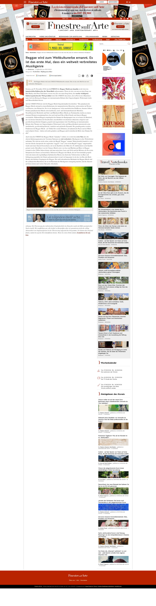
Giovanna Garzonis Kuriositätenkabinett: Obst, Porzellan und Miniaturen (112, 256)
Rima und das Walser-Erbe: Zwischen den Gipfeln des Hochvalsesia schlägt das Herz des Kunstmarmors (113, 287)
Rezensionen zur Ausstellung (70, 36)
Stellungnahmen (92, 36)
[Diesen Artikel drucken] (83, 76)
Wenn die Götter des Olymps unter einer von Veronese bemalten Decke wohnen (112, 227)
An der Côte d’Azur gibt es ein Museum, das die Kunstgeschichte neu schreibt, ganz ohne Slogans (113, 194)
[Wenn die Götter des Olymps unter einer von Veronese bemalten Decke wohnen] (113, 221)
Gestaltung (115, 36)
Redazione (31, 69)
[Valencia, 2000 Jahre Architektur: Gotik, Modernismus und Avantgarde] (113, 297)
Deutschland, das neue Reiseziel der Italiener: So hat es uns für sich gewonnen (113, 485)
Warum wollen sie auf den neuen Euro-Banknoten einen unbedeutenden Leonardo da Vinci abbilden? (113, 401)
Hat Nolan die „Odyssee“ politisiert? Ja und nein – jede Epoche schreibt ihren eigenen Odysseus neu (112, 553)
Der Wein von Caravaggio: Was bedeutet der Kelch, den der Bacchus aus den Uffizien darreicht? (112, 178)
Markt (108, 39)
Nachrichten (31, 36)
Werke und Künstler (47, 36)
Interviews (59, 39)
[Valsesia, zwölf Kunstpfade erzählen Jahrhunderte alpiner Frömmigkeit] (113, 265)
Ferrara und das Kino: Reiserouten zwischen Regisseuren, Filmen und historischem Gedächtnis (112, 318)
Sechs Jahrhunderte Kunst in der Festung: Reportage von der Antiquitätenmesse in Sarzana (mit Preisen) (113, 535)
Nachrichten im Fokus (70, 40)
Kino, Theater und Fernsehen (120, 40)
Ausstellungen (47, 39)
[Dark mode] (92, 76)
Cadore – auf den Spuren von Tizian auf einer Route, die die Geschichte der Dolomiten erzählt (113, 242)
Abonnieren (113, 2)
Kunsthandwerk (83, 39)
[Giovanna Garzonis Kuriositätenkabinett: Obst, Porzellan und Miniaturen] (113, 250)
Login (102, 2)
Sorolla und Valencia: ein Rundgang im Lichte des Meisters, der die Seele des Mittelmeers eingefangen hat (112, 351)
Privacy (95, 586)
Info (83, 18)
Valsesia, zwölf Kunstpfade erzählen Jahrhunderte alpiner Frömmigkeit (109, 271)
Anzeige (91, 18)
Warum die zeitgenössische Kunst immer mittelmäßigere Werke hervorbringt (111, 469)
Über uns (65, 18)
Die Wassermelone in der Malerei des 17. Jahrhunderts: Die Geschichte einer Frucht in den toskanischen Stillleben (112, 211)
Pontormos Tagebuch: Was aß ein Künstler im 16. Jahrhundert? (112, 436)
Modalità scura (118, 586)
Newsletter (75, 18)
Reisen (104, 36)
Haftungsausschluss (46, 72)
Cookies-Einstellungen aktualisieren (106, 586)
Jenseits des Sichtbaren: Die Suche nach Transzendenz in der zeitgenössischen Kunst (112, 501)
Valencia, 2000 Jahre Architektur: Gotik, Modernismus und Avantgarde (111, 302)
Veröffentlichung (97, 39)
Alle (27, 39)
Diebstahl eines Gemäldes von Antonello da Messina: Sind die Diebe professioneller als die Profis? (113, 419)
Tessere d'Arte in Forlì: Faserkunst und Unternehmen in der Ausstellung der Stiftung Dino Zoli (112, 335)
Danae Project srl (89, 586)
